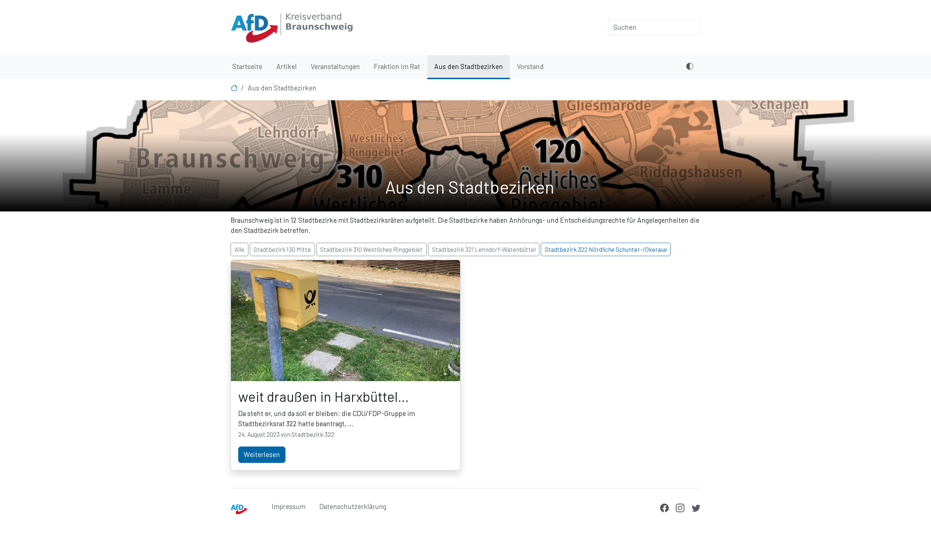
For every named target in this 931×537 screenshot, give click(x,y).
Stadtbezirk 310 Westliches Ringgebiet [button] (371, 249)
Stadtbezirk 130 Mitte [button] (282, 249)
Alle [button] (239, 249)
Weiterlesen (262, 454)
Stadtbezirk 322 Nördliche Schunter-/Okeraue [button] (606, 249)
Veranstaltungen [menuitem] (335, 66)
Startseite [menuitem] (247, 66)
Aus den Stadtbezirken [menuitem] (468, 66)
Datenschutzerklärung (352, 506)
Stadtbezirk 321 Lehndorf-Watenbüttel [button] (484, 249)
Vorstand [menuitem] (530, 66)
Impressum (288, 506)
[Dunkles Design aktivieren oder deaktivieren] (689, 67)
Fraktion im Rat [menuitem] (397, 66)
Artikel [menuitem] (286, 66)
